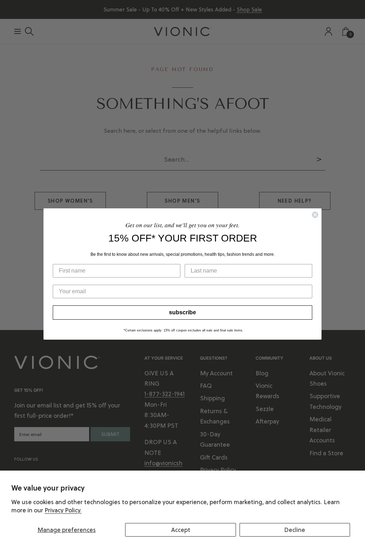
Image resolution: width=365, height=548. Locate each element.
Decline (294, 530)
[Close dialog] (315, 214)
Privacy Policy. (63, 510)
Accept (180, 530)
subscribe (182, 312)
